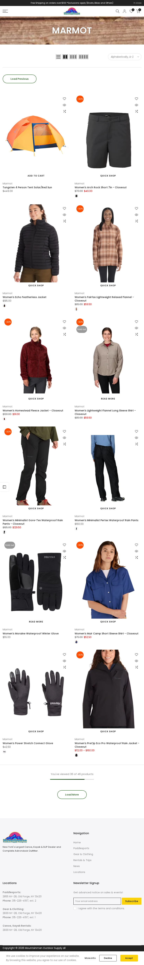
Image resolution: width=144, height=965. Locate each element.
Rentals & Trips (82, 860)
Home (77, 842)
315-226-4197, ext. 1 (23, 917)
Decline (108, 958)
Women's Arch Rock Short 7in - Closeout (101, 187)
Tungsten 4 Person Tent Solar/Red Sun (27, 187)
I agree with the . (101, 908)
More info (90, 958)
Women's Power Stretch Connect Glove (28, 743)
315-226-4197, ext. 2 (24, 900)
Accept (129, 958)
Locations (79, 872)
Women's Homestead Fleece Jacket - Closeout (33, 410)
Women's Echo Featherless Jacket (24, 297)
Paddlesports (81, 848)
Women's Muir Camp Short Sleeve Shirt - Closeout (106, 633)
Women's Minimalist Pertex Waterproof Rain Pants (106, 520)
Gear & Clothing (83, 854)
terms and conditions (111, 908)
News (76, 866)
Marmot (7, 183)
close (7, 3)
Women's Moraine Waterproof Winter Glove (31, 633)
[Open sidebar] (4, 487)
